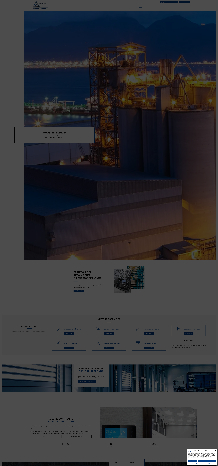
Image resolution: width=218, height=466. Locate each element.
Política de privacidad (205, 463)
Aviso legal (211, 463)
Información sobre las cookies (196, 463)
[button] (215, 450)
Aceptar (192, 460)
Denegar (202, 460)
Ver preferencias (212, 460)
